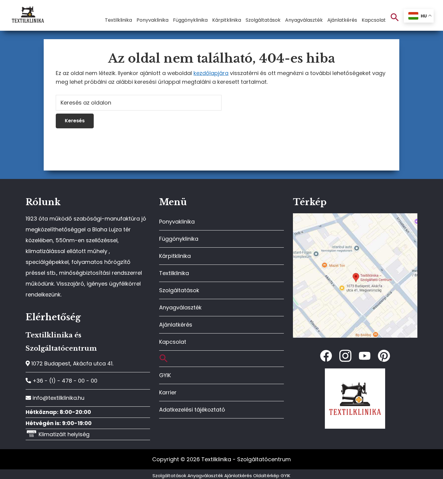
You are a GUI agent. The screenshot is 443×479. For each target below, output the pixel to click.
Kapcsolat (172, 342)
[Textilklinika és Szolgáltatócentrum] (355, 216)
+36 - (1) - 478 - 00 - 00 (64, 380)
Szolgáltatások (179, 290)
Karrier (168, 392)
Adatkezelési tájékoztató (192, 409)
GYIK (165, 375)
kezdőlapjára (210, 73)
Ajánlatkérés (175, 324)
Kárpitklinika (175, 256)
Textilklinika (174, 273)
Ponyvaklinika (177, 221)
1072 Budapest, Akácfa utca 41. (71, 363)
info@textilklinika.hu (57, 398)
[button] (395, 17)
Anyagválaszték (180, 307)
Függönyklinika (178, 239)
